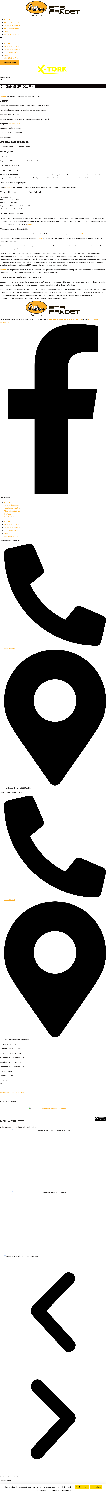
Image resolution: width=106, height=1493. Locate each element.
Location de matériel (12, 25)
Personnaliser (41, 1490)
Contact (7, 31)
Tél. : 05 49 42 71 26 (11, 34)
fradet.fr (3, 96)
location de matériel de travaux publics (65, 319)
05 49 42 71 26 (14, 124)
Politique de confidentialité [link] (60, 1490)
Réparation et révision (12, 28)
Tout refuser (96, 1487)
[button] (53, 38)
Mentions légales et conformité (12, 1092)
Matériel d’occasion (11, 22)
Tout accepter (82, 1487)
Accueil (7, 19)
